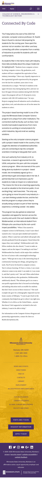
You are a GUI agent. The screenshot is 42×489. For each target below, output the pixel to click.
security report (16, 454)
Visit (3, 9)
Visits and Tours (21, 420)
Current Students (21, 401)
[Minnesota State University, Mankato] (21, 341)
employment (21, 385)
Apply (12, 9)
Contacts (21, 377)
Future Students (21, 397)
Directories (21, 370)
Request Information (21, 427)
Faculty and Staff (21, 408)
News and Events (21, 366)
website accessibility (29, 454)
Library (21, 381)
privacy (7, 454)
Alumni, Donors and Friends (21, 404)
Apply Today (21, 434)
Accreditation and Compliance (21, 389)
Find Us (21, 374)
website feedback (21, 457)
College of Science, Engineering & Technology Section (18, 15)
